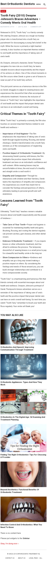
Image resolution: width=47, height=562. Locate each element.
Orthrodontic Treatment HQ (28, 554)
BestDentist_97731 (7, 27)
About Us (21, 558)
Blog (3, 11)
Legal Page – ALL (35, 558)
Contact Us (9, 558)
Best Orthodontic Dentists (17, 4)
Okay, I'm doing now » (9, 543)
